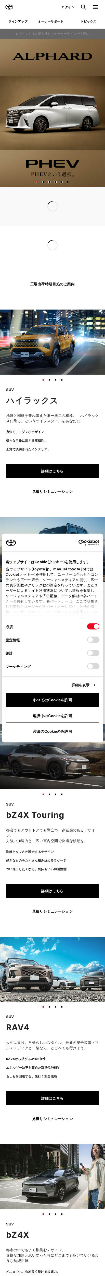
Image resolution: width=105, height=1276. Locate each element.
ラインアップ (18, 21)
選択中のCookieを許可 (52, 715)
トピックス (88, 21)
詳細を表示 (81, 685)
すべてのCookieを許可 (52, 700)
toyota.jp (41, 569)
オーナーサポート (50, 21)
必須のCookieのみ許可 (52, 731)
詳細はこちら (52, 471)
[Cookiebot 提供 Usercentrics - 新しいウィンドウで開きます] (77, 543)
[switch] (93, 640)
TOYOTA (9, 7)
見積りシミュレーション (52, 491)
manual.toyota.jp (69, 569)
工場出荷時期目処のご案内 (52, 284)
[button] (37, 182)
